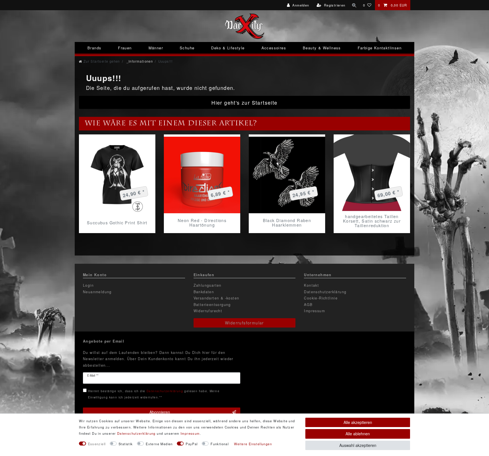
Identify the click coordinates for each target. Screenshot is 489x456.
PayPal (192, 444)
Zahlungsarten (208, 285)
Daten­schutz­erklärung (136, 433)
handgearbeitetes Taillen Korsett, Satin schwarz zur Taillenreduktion (372, 221)
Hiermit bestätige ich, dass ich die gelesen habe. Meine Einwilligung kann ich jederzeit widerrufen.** (154, 394)
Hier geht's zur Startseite (244, 102)
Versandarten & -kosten (216, 298)
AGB (308, 304)
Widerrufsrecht (208, 310)
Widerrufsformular (244, 323)
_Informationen (139, 61)
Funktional (220, 444)
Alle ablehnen (358, 433)
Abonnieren (159, 412)
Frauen (125, 47)
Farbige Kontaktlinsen (380, 47)
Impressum (314, 310)
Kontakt (311, 285)
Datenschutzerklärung (325, 291)
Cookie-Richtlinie (321, 298)
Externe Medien (159, 444)
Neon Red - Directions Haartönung (202, 222)
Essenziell (97, 444)
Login (88, 285)
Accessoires (273, 47)
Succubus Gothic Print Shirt (117, 222)
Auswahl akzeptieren (357, 445)
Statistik (126, 444)
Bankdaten (204, 291)
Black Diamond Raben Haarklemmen (287, 222)
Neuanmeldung (97, 291)
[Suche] (354, 5)
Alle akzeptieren (358, 422)
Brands (94, 47)
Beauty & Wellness (322, 47)
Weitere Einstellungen (253, 444)
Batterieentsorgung (212, 304)
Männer (156, 47)
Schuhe (187, 47)
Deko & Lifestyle (227, 47)
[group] (287, 175)
